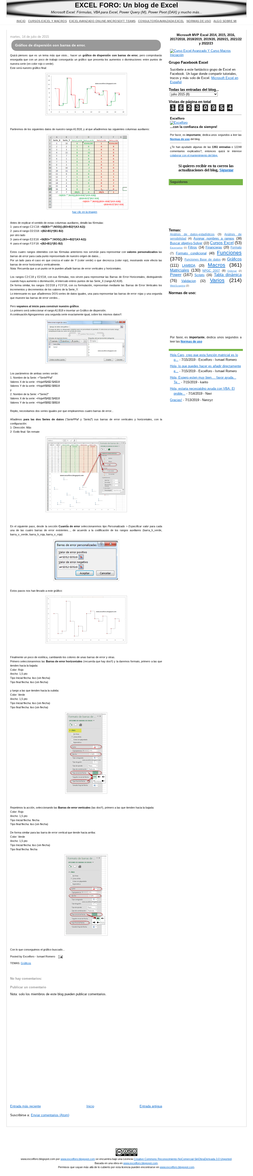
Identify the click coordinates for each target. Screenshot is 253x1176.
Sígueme (226, 170)
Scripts (199, 275)
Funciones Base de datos (203, 259)
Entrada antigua (151, 1106)
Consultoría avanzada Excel (161, 21)
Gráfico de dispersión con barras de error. (50, 45)
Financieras (214, 247)
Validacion (188, 281)
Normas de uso (199, 21)
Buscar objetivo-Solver (186, 243)
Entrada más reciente (25, 1106)
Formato (236, 247)
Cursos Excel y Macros (47, 21)
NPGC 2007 (211, 270)
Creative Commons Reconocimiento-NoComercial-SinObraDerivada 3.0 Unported (183, 1158)
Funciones (229, 252)
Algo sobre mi (225, 21)
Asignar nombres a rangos (213, 238)
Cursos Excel (221, 243)
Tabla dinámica (228, 275)
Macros (216, 265)
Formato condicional (191, 253)
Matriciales (179, 270)
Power (175, 275)
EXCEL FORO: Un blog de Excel (126, 5)
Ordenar (232, 270)
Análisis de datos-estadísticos (192, 234)
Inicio (21, 21)
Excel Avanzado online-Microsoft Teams (102, 21)
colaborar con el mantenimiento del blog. (194, 155)
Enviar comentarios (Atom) (50, 1115)
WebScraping (177, 285)
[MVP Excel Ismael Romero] (206, 55)
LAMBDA (188, 265)
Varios (217, 280)
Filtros (192, 247)
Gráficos (26, 963)
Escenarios (176, 247)
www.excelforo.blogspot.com (78, 1158)
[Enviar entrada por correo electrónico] (60, 956)
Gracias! (176, 400)
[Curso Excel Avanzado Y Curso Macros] (179, 122)
